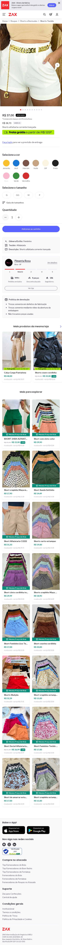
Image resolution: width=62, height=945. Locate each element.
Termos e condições (11, 912)
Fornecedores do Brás (12, 875)
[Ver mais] (60, 326)
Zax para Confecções (11, 894)
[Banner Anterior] (4, 65)
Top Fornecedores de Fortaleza (16, 872)
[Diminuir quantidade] (5, 217)
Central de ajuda (9, 897)
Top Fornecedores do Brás (14, 865)
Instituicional (8, 909)
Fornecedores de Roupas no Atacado (19, 882)
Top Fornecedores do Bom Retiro (17, 868)
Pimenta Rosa (23, 261)
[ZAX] (13, 14)
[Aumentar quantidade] (19, 217)
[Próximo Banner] (57, 65)
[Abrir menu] (4, 14)
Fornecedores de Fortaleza (14, 879)
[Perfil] (57, 14)
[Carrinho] (50, 14)
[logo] (31, 929)
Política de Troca (9, 915)
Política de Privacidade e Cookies (17, 919)
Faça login (7, 142)
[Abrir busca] (44, 14)
